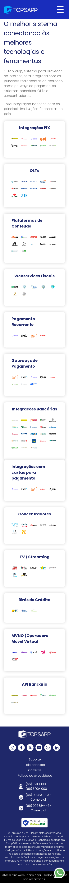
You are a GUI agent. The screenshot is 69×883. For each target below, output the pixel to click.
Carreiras (35, 770)
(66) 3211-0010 (36, 784)
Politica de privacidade (35, 775)
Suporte (35, 759)
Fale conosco (35, 765)
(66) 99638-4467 (38, 805)
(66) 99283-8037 (38, 795)
